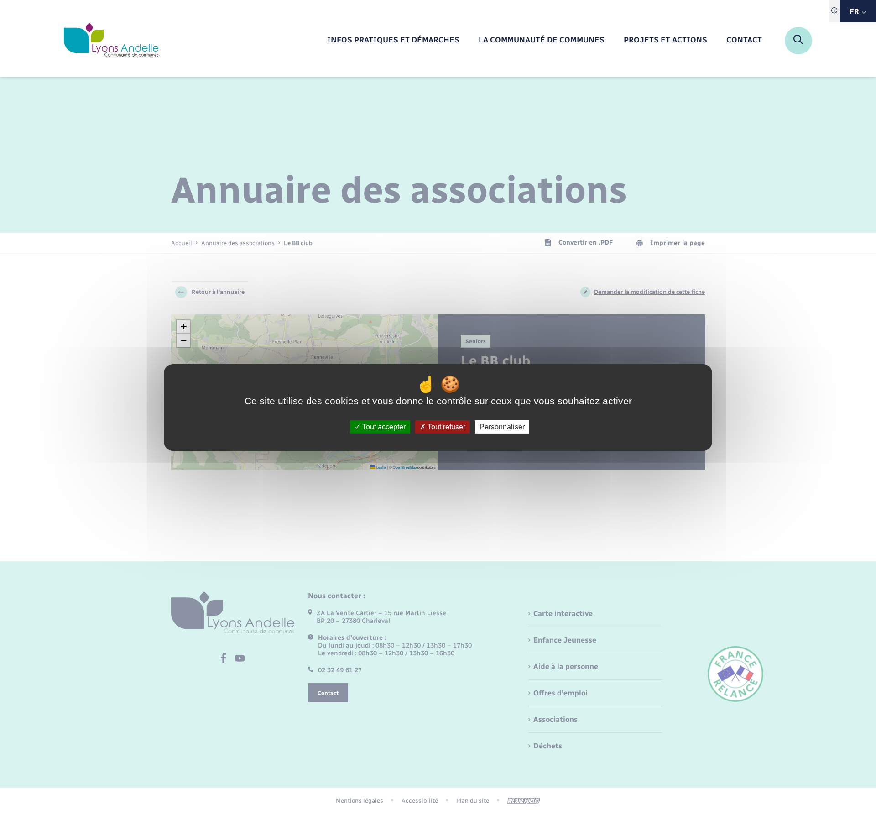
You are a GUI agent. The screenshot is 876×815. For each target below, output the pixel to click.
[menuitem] (393, 40)
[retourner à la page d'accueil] (111, 40)
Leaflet (380, 467)
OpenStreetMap (405, 467)
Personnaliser (502, 427)
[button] (183, 327)
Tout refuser (445, 427)
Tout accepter (383, 427)
